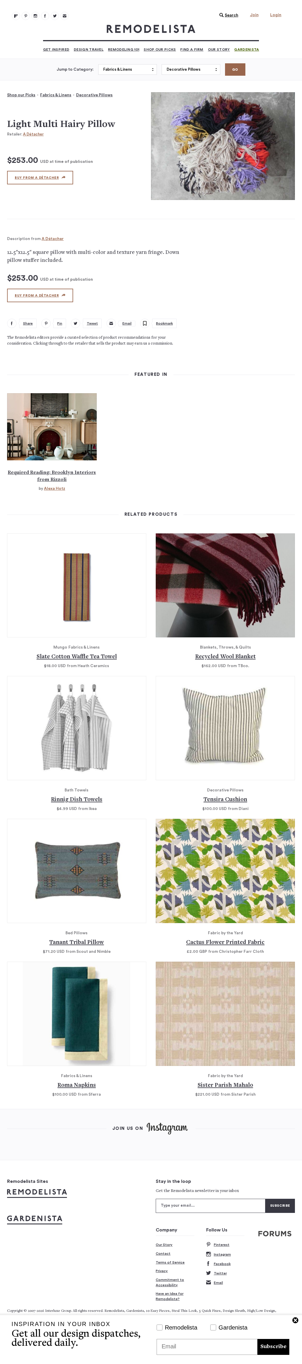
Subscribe (273, 1347)
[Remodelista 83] (55, 16)
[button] (227, 15)
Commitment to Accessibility (170, 1282)
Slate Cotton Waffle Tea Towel (77, 657)
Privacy (162, 1271)
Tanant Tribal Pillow (76, 943)
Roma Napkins (77, 1085)
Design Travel (89, 49)
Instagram (222, 1254)
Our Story (219, 49)
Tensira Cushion (225, 800)
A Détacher (33, 134)
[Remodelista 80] (26, 16)
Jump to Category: (75, 69)
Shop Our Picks (160, 49)
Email (218, 1282)
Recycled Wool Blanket (225, 657)
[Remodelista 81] (35, 16)
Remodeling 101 (123, 49)
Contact (163, 1253)
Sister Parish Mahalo (225, 1085)
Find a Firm (191, 49)
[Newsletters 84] (64, 16)
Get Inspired (56, 49)
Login (275, 15)
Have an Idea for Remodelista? (169, 1296)
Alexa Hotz (54, 489)
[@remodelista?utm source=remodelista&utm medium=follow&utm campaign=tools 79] (16, 16)
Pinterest (221, 1244)
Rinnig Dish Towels (76, 800)
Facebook (222, 1264)
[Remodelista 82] (45, 16)
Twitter (220, 1273)
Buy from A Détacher (37, 177)
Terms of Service (170, 1262)
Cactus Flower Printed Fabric (225, 943)
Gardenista (246, 49)
